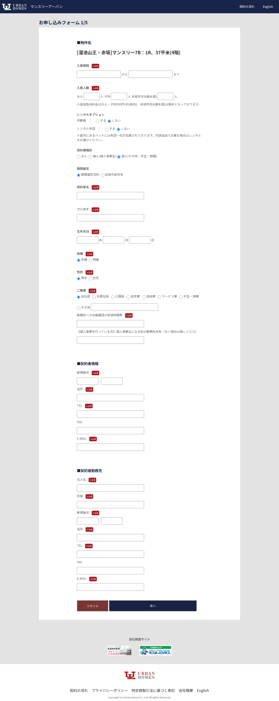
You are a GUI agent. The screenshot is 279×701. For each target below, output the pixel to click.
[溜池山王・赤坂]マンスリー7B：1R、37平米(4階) (128, 52)
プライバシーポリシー (110, 690)
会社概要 (186, 690)
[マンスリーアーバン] (14, 8)
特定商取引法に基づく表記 (153, 690)
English (268, 6)
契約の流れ (247, 6)
